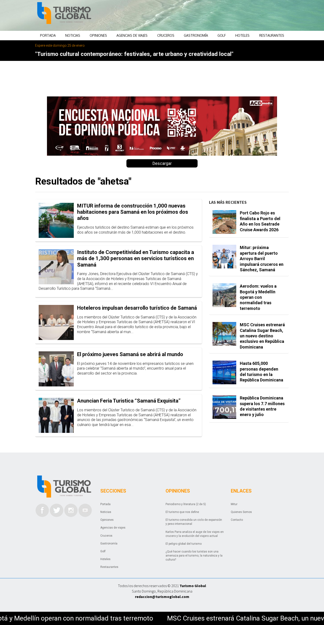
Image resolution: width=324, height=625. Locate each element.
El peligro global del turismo (184, 543)
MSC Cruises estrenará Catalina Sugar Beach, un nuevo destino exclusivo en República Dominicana (262, 335)
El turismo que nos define (182, 512)
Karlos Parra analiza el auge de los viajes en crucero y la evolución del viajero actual (195, 534)
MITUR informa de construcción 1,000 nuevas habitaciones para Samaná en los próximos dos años (132, 212)
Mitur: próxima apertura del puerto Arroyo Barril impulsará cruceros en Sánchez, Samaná (261, 258)
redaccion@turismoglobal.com (162, 596)
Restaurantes (271, 35)
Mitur (234, 504)
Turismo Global (193, 585)
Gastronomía (196, 35)
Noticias (72, 35)
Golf (222, 35)
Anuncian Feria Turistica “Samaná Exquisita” (129, 401)
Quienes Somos (241, 512)
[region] (200, 15)
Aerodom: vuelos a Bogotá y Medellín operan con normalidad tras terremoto (258, 297)
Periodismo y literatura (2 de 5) (186, 504)
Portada (48, 35)
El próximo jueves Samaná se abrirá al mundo (130, 354)
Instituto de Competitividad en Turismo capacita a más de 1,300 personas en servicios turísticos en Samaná (135, 258)
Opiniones (98, 35)
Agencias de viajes (132, 35)
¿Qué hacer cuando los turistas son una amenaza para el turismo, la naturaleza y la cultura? (194, 555)
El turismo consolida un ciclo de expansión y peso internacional (194, 521)
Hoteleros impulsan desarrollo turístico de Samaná (137, 308)
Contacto (237, 519)
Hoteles (242, 35)
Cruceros (165, 35)
